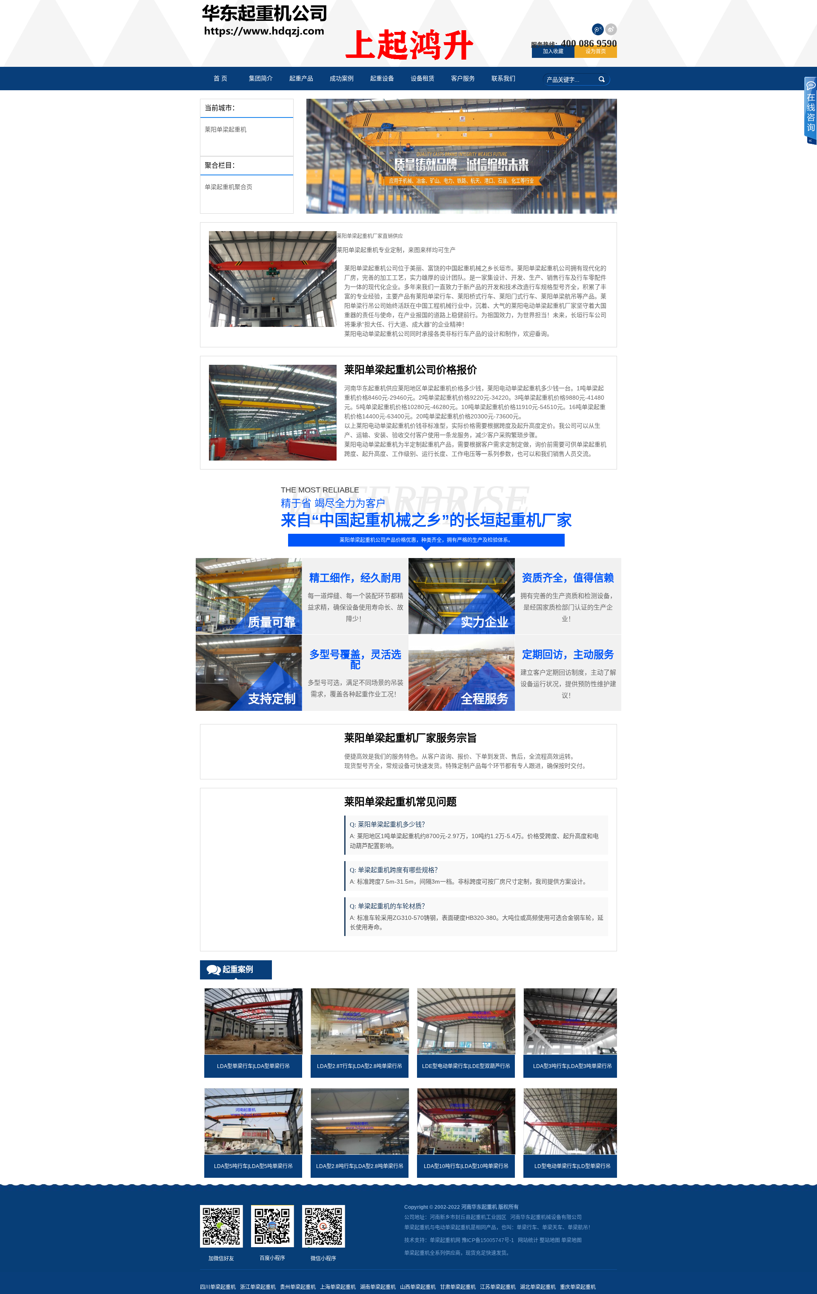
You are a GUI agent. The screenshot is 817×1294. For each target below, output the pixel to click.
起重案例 (238, 969)
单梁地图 (571, 1240)
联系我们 (503, 78)
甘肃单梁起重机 (458, 1287)
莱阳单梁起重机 (225, 129)
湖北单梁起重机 (538, 1287)
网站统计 (528, 1240)
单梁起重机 (417, 1228)
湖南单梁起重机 (378, 1287)
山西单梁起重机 (418, 1287)
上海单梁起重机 (338, 1287)
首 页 (220, 78)
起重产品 (301, 78)
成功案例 (342, 78)
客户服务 (463, 78)
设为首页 (596, 51)
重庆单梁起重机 (578, 1287)
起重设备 (382, 78)
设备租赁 (422, 78)
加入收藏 (553, 51)
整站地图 (550, 1240)
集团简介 (261, 78)
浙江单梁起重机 (258, 1287)
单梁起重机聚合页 (228, 186)
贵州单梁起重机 (298, 1287)
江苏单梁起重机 (498, 1287)
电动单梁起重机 (453, 1228)
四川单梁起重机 (218, 1287)
